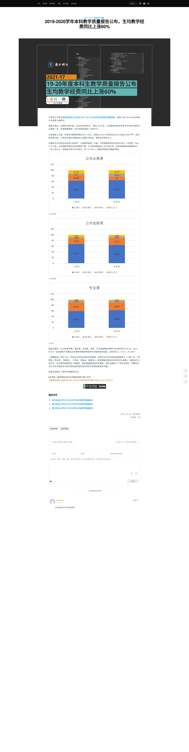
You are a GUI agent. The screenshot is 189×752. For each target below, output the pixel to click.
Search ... (133, 3)
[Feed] (148, 3)
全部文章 (74, 3)
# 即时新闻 (54, 428)
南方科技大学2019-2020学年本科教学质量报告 (72, 400)
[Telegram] (144, 3)
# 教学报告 (64, 428)
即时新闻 (52, 3)
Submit (133, 481)
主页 (39, 3)
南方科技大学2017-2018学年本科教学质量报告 (72, 408)
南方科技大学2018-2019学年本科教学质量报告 (72, 404)
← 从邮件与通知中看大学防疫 (61, 442)
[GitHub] (140, 3)
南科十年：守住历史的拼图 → (128, 442)
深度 (59, 3)
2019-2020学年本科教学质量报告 (100, 117)
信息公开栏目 (74, 117)
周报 (102, 18)
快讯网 (45, 3)
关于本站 (65, 3)
